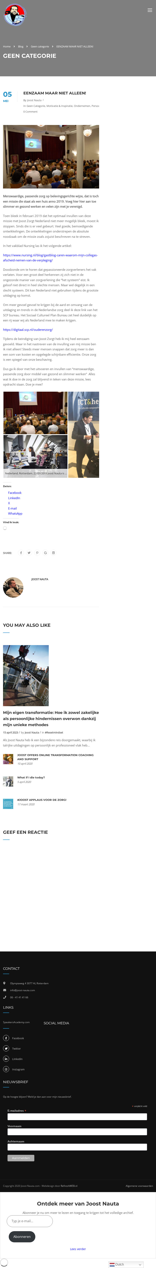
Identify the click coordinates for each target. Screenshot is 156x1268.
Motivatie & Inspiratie (60, 106)
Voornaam (14, 1126)
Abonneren (22, 1236)
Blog (20, 46)
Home (7, 46)
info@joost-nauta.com (22, 990)
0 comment (30, 111)
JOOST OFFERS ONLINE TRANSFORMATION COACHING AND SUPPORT (55, 757)
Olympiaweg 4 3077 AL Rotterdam (29, 983)
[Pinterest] (37, 553)
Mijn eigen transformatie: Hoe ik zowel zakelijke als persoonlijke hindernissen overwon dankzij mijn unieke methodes (51, 718)
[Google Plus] (45, 553)
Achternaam (16, 1141)
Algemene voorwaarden (139, 1186)
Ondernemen (82, 106)
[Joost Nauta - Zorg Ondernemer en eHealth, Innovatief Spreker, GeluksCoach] (15, 15)
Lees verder (78, 1249)
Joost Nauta (34, 100)
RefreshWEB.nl (69, 1186)
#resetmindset (54, 732)
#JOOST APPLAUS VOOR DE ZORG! (41, 799)
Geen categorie (40, 46)
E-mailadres (17, 1111)
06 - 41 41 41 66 (19, 997)
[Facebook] (21, 553)
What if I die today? (31, 777)
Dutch (119, 1264)
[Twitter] (29, 553)
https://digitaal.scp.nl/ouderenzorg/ (28, 330)
